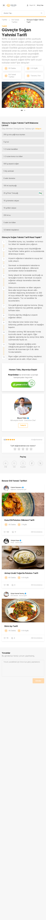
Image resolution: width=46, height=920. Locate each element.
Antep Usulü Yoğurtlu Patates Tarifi (21, 573)
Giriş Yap (40, 5)
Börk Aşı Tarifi (11, 626)
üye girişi (27, 662)
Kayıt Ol (32, 5)
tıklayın (38, 129)
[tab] (21, 110)
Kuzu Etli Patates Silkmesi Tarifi (19, 520)
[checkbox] (4, 242)
